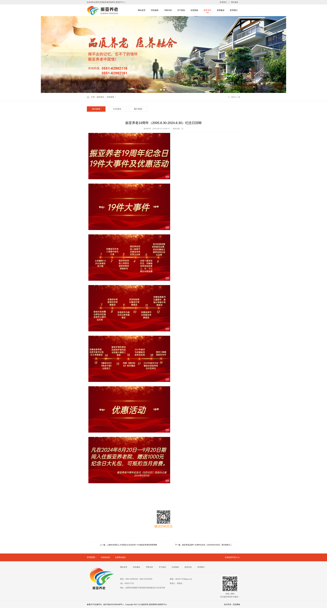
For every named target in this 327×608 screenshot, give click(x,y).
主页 (93, 97)
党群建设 (220, 10)
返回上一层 (235, 97)
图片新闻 (138, 109)
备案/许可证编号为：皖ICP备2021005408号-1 (105, 604)
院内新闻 (110, 97)
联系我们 (223, 2)
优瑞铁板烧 (105, 557)
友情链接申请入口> (232, 557)
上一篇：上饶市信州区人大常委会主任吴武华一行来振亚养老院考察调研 (128, 545)
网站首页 (141, 10)
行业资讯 (117, 109)
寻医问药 (168, 10)
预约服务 (234, 2)
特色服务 (155, 10)
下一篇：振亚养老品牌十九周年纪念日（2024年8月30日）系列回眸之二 (203, 545)
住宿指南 (194, 10)
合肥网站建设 (120, 557)
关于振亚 (181, 10)
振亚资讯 (207, 10)
